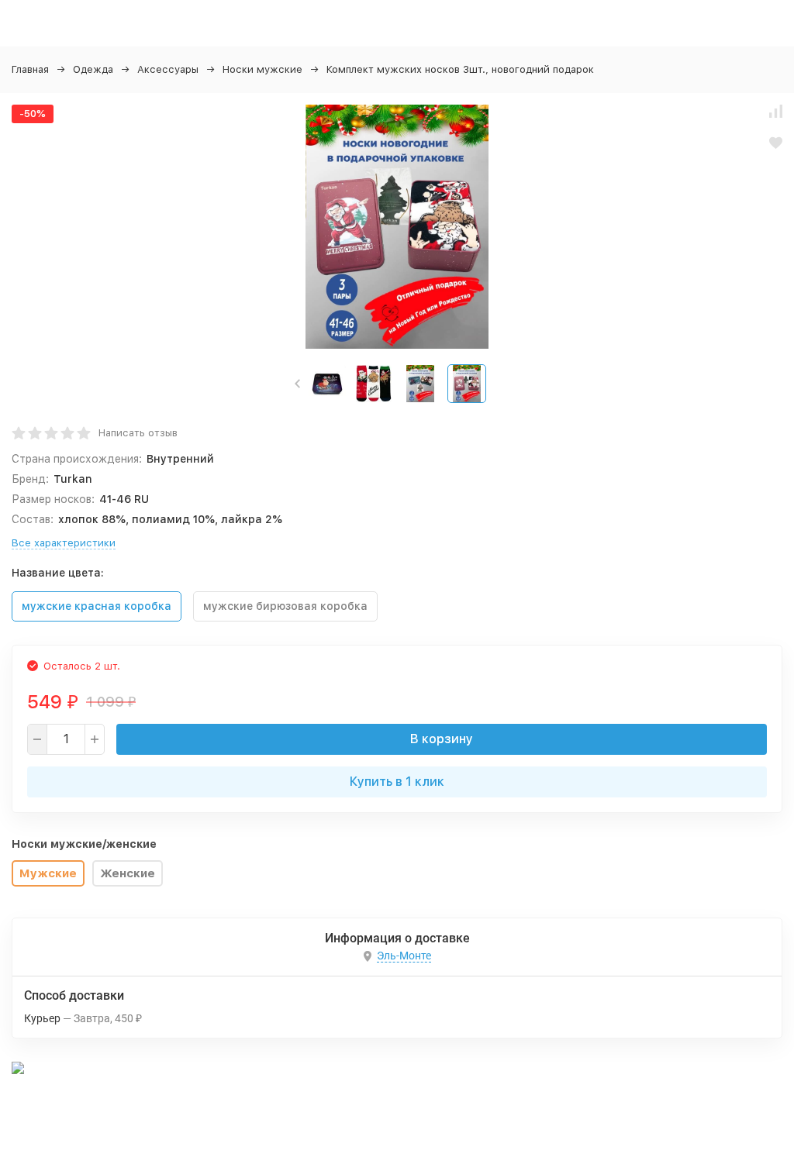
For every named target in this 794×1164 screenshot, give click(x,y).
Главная (30, 69)
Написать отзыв (138, 433)
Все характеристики (64, 543)
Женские (127, 873)
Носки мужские (262, 69)
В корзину (441, 739)
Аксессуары (167, 69)
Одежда (93, 69)
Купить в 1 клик (397, 781)
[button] (297, 383)
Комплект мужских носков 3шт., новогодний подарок (460, 69)
